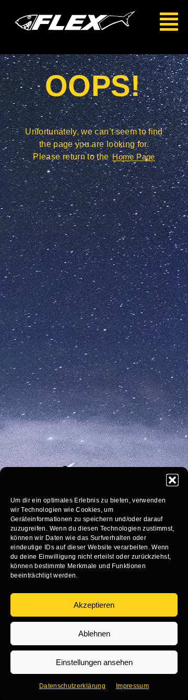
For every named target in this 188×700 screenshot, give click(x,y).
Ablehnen (94, 633)
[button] (172, 480)
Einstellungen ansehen (94, 662)
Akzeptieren (94, 604)
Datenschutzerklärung (72, 686)
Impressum (132, 686)
